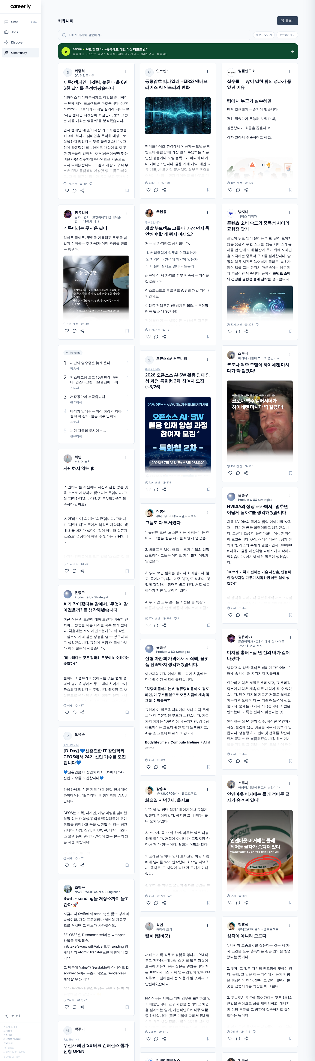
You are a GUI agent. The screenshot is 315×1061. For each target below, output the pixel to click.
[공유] (82, 190)
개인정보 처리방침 (12, 1038)
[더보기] (125, 71)
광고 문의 (8, 1042)
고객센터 (7, 1030)
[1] (66, 190)
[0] (66, 330)
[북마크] (127, 190)
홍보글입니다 (71, 745)
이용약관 (7, 1034)
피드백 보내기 (10, 1026)
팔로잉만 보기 (287, 34)
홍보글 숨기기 (264, 34)
